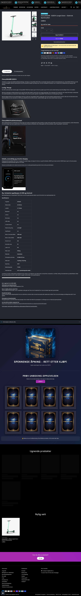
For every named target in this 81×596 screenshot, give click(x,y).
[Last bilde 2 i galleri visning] (34, 19)
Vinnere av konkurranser (7, 587)
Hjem (42, 65)
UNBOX (41, 381)
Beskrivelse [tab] (7, 71)
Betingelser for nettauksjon (8, 572)
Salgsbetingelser (5, 585)
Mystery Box (24, 572)
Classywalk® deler (54, 7)
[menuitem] (11, 570)
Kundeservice (5, 579)
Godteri (36, 7)
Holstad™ (64, 7)
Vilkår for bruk (58, 594)
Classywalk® (44, 7)
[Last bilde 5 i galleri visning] (34, 34)
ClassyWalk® (44, 13)
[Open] (3, 593)
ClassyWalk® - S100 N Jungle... (51, 65)
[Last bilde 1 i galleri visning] (34, 13)
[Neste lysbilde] (35, 39)
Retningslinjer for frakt (66, 594)
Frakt (3, 578)
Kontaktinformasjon (75, 594)
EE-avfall (4, 576)
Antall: (42, 27)
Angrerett (4, 570)
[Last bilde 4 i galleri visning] (34, 29)
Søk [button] (41, 558)
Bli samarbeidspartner (7, 574)
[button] (71, 7)
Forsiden (23, 570)
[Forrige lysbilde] (32, 39)
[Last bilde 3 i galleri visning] (34, 24)
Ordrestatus (4, 581)
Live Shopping (25, 574)
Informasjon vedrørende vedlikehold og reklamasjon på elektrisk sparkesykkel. (20, 306)
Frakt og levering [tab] (19, 71)
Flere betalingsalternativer (59, 41)
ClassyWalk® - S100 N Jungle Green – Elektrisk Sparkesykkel (10, 539)
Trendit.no (7, 594)
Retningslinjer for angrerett (40, 594)
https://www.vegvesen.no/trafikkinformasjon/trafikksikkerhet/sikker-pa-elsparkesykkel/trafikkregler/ (24, 303)
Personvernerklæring (6, 583)
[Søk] (71, 7)
